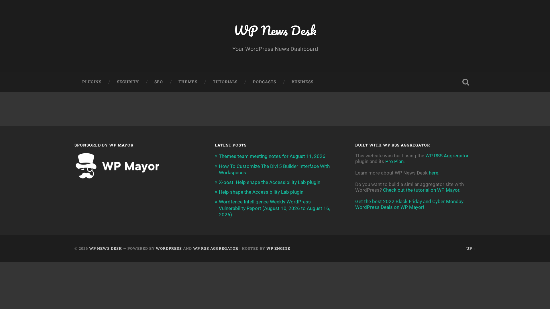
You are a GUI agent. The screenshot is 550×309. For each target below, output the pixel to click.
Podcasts (264, 81)
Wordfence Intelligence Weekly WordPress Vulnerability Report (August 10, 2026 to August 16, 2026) (274, 208)
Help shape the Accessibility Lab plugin (261, 192)
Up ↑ (471, 248)
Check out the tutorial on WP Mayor (421, 190)
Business (302, 81)
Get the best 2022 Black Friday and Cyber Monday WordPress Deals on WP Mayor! (409, 204)
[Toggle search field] (466, 82)
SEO (158, 81)
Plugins (91, 81)
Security (128, 81)
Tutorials (225, 81)
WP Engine (278, 248)
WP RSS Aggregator (447, 156)
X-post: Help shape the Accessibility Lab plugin (269, 182)
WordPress (169, 248)
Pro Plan (394, 161)
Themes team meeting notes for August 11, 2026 (272, 156)
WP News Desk (275, 30)
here (433, 173)
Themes (187, 81)
